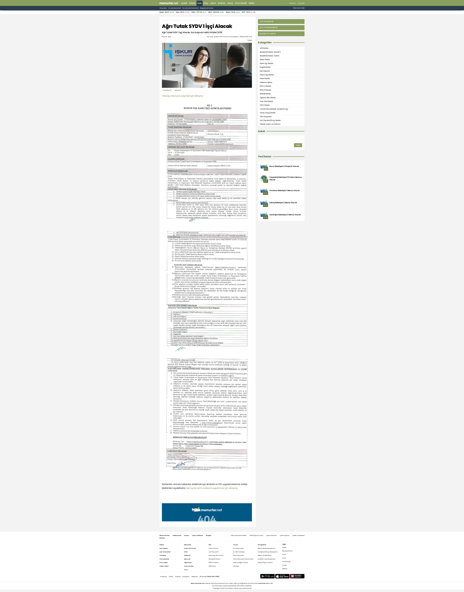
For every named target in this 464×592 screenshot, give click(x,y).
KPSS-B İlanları (265, 90)
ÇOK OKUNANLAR (266, 21)
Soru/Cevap (286, 561)
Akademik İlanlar (214, 559)
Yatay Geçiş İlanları (268, 113)
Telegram (194, 576)
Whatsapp (209, 576)
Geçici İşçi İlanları (267, 75)
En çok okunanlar (174, 8)
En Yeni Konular (238, 548)
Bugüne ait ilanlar (206, 8)
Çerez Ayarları (284, 535)
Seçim (186, 570)
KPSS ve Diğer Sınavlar (240, 562)
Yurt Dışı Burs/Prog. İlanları (270, 120)
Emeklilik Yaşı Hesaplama (266, 559)
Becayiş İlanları (287, 551)
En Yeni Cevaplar (239, 552)
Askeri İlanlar (265, 59)
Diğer (251, 3)
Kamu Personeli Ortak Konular (243, 559)
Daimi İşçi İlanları (176, 20)
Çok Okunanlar (214, 552)
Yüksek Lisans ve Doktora (270, 124)
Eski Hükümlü (265, 71)
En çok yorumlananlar (190, 8)
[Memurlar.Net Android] (267, 576)
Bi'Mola (284, 569)
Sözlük (284, 565)
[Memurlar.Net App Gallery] (297, 576)
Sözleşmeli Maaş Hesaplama (268, 552)
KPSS (206, 3)
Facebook (163, 576)
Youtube (177, 576)
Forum (192, 3)
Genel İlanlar (265, 78)
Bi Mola (221, 3)
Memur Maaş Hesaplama (266, 548)
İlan (200, 3)
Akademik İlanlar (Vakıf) (269, 56)
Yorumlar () (167, 90)
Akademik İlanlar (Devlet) (270, 52)
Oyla (298, 145)
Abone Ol (178, 90)
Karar (284, 554)
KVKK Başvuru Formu (256, 535)
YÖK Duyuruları (266, 116)
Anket (261, 131)
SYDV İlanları (197, 20)
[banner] (169, 3)
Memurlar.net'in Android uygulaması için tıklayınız (212, 488)
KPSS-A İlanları (265, 86)
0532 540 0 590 (298, 8)
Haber (184, 3)
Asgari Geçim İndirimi (265, 562)
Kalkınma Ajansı (266, 82)
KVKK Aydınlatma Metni (238, 535)
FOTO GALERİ (241, 3)
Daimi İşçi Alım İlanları (216, 555)
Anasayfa (163, 8)
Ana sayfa (165, 20)
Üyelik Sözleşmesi (298, 535)
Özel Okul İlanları (266, 101)
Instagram (185, 576)
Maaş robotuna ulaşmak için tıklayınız (183, 95)
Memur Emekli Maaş (264, 555)
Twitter (171, 576)
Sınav (213, 3)
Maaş (230, 3)
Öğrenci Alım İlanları (268, 97)
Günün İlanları (213, 548)
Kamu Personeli (238, 555)
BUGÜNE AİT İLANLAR (268, 34)
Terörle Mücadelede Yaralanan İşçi (274, 109)
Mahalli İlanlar (265, 94)
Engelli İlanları (265, 67)
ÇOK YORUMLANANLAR (268, 27)
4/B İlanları (264, 48)
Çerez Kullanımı (271, 535)
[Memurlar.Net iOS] (282, 576)
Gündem (236, 566)
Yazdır (249, 40)
